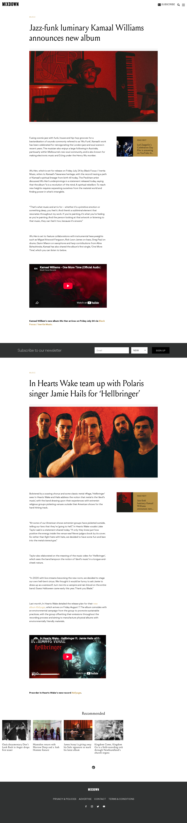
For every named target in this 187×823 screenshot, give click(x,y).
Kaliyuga (40, 607)
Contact (100, 799)
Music (32, 17)
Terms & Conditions (121, 799)
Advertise (85, 799)
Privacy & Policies (64, 799)
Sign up (160, 351)
